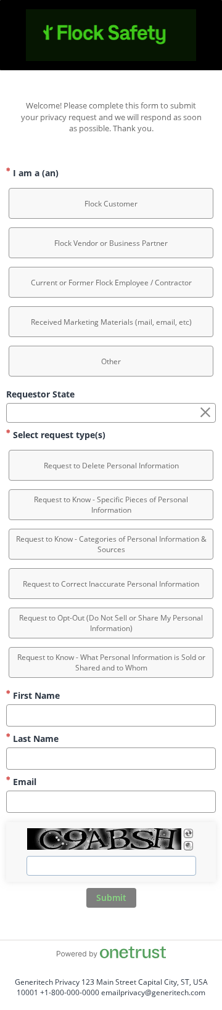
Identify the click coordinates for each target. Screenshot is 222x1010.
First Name (35, 695)
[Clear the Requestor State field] (205, 413)
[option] (111, 203)
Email (23, 782)
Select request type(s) (57, 435)
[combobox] (111, 413)
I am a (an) (34, 173)
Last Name (34, 738)
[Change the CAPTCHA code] (188, 833)
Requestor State (40, 394)
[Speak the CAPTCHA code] (188, 845)
